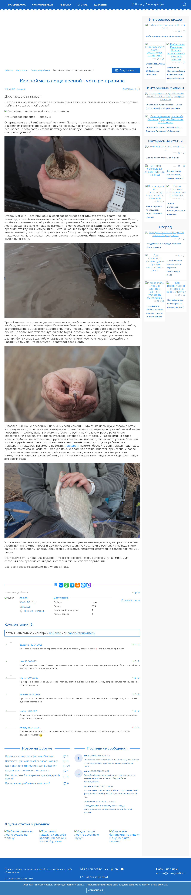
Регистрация (155, 4)
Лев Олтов (89, 801)
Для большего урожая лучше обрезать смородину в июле (174, 267)
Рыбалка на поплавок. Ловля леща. (164, 36)
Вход (138, 4)
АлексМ (24, 694)
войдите (55, 633)
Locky (23, 711)
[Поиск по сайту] (185, 4)
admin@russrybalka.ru (171, 873)
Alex (22, 661)
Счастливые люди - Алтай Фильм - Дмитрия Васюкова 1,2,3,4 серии (164, 129)
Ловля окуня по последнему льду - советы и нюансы (154, 211)
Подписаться (128, 70)
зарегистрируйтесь (81, 633)
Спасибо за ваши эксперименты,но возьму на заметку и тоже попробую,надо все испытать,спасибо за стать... (111, 762)
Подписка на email (96, 877)
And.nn (23, 597)
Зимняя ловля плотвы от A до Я (162, 158)
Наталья (88, 786)
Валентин (25, 645)
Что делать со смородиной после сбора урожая (163, 245)
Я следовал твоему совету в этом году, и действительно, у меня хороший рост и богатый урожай (108, 808)
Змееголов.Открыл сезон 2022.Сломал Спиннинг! (155, 69)
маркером (71, 445)
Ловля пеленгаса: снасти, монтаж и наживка (176, 208)
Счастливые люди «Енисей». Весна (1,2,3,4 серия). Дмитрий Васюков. (164, 106)
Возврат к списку (130, 600)
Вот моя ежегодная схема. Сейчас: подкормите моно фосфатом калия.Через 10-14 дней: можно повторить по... (111, 793)
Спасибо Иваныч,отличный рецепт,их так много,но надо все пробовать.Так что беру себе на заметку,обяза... (109, 778)
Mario (23, 678)
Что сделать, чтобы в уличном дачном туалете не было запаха (154, 311)
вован (87, 755)
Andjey (23, 727)
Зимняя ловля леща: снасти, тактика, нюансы (175, 174)
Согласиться (95, 890)
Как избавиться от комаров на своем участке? (175, 303)
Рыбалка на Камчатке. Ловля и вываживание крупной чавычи (176, 72)
